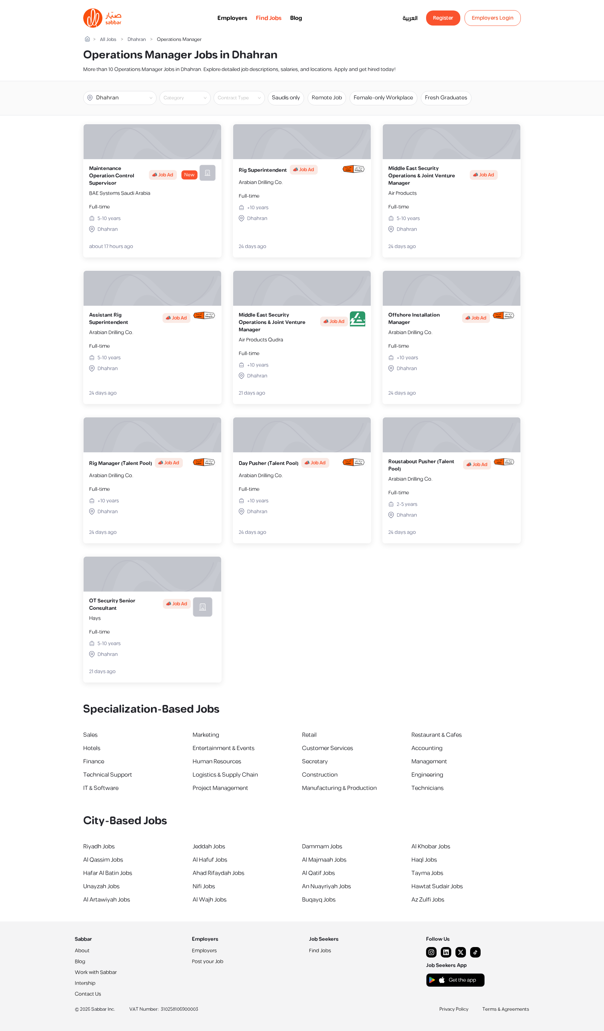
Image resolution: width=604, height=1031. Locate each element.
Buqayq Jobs (319, 899)
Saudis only (286, 97)
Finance (93, 761)
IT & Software (100, 788)
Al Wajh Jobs (209, 899)
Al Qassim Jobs (103, 859)
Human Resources (217, 761)
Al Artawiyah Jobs (106, 899)
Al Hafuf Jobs (210, 859)
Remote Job (327, 97)
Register (443, 18)
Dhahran (137, 39)
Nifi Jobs (204, 886)
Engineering (427, 774)
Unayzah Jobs (101, 886)
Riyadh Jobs (99, 846)
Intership (85, 983)
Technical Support (107, 774)
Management (429, 761)
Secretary (315, 761)
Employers (232, 18)
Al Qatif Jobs (318, 873)
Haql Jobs (424, 859)
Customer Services (327, 748)
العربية (410, 18)
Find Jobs (269, 18)
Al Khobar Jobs (430, 846)
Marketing (206, 735)
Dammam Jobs (322, 846)
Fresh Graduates (446, 97)
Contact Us (88, 994)
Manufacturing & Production (339, 788)
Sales (90, 735)
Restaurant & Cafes (436, 735)
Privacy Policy (453, 1009)
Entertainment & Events (223, 748)
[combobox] (190, 98)
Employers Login (493, 18)
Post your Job (207, 961)
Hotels (91, 748)
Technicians (427, 788)
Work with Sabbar (96, 972)
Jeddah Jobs (209, 846)
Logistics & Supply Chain (225, 774)
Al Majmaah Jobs (324, 859)
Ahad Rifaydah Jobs (218, 873)
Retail (309, 735)
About (82, 950)
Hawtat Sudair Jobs (437, 886)
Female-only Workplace (383, 97)
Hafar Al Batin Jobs (107, 873)
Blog (296, 18)
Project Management (220, 788)
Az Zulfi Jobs (427, 899)
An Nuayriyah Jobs (326, 886)
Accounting (427, 748)
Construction (320, 774)
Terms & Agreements (505, 1009)
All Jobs (108, 39)
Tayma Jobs (427, 873)
